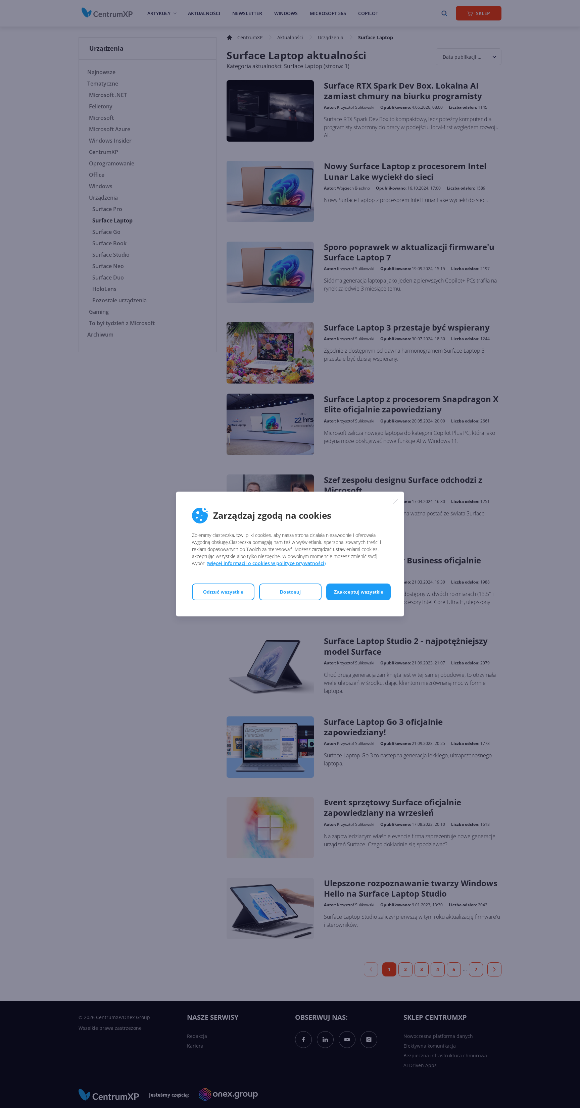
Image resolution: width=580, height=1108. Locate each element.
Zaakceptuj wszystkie (358, 592)
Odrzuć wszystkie (223, 592)
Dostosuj (290, 592)
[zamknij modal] (395, 501)
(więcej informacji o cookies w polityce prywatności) (266, 563)
